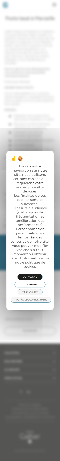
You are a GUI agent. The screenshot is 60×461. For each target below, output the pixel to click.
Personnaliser (30, 292)
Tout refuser (30, 285)
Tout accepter (30, 277)
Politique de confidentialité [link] (31, 300)
